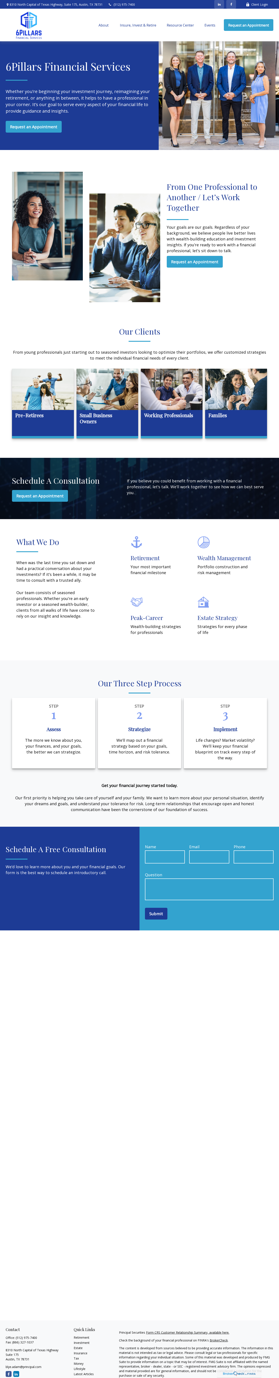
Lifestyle (79, 1369)
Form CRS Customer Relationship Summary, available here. (187, 1332)
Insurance (80, 1353)
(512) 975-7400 (124, 4)
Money (78, 1363)
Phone (239, 846)
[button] (104, 25)
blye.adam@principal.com (23, 1367)
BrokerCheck (219, 1340)
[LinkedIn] (219, 4)
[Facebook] (231, 4)
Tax (76, 1358)
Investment (82, 1343)
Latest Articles (84, 1374)
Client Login (259, 4)
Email (194, 846)
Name (150, 846)
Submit (156, 913)
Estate (78, 1348)
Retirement (81, 1337)
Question (153, 874)
